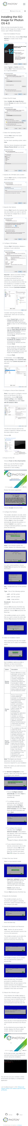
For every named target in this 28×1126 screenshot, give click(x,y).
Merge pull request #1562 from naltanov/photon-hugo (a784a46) (13, 1088)
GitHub (10, 1114)
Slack (20, 1114)
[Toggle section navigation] (25, 11)
